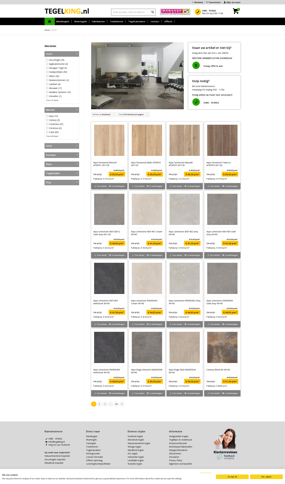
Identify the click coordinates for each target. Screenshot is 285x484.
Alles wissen (50, 46)
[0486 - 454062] (196, 102)
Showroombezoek (178, 443)
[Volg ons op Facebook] (46, 444)
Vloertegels (91, 439)
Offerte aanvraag (94, 460)
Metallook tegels (136, 450)
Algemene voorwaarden (180, 463)
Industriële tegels (136, 456)
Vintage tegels (134, 446)
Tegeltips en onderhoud (180, 439)
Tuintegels (91, 443)
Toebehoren (92, 446)
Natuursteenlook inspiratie (57, 455)
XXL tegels (133, 453)
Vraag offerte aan (213, 65)
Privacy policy (206, 472)
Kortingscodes (93, 453)
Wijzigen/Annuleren (178, 450)
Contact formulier (94, 456)
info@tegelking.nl (56, 441)
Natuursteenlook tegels (139, 443)
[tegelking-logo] (67, 11)
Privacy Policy (175, 460)
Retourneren (175, 453)
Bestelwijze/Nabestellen (180, 446)
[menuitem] (197, 2)
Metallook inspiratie (54, 462)
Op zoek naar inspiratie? (57, 452)
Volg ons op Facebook (59, 444)
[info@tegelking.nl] (46, 441)
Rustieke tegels (135, 463)
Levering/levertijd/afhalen (98, 463)
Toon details (101, 186)
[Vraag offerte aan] (196, 65)
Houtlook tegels (135, 436)
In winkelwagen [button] (118, 186)
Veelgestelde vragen (178, 436)
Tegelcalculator (93, 450)
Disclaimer (174, 456)
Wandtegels (91, 436)
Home (47, 30)
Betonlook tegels (136, 439)
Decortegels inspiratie (55, 459)
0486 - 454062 (211, 102)
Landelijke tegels (136, 460)
